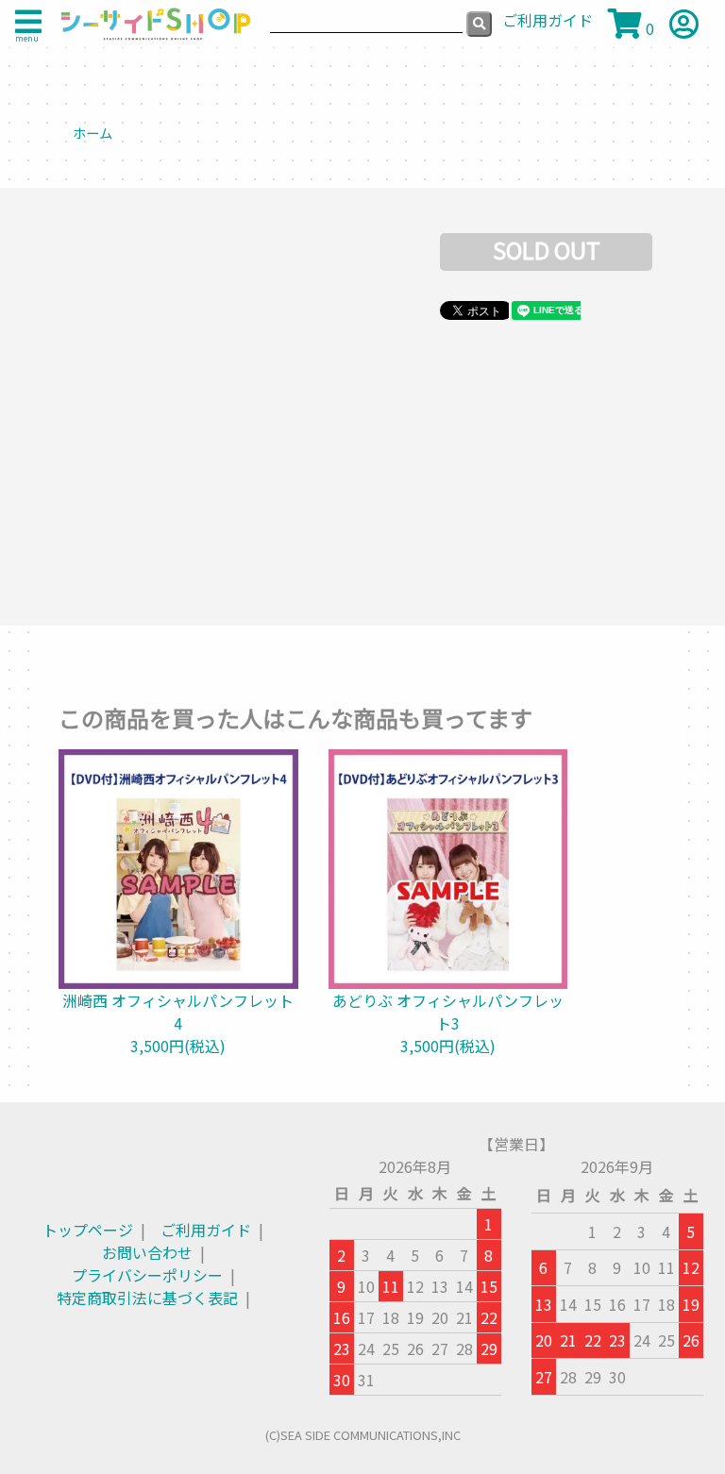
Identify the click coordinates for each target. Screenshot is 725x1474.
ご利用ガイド (205, 1229)
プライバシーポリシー (147, 1275)
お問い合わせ (147, 1252)
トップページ (87, 1229)
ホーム (92, 132)
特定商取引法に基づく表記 (147, 1297)
